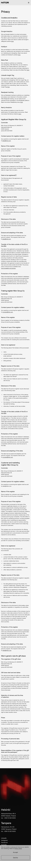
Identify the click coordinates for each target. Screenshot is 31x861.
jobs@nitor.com (7, 140)
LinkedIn (4, 838)
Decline (15, 857)
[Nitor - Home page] (5, 2)
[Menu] (28, 3)
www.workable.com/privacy (8, 268)
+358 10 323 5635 (10, 818)
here (12, 41)
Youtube (4, 844)
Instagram (4, 840)
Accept (15, 852)
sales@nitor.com (7, 650)
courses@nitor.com (8, 312)
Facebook (4, 842)
